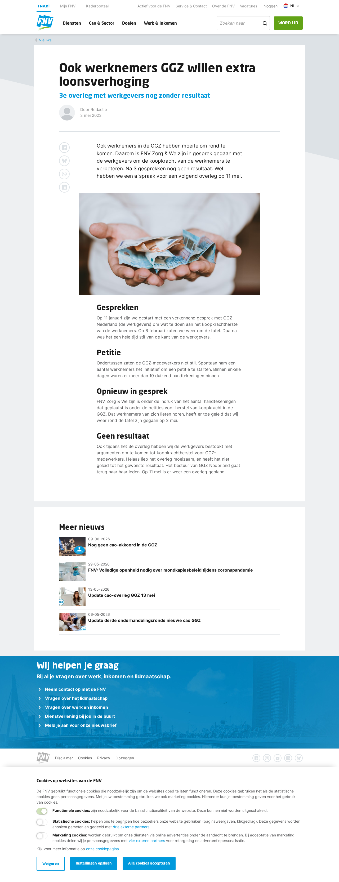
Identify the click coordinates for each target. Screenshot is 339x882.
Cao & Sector (101, 22)
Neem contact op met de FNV (75, 689)
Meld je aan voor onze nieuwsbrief (81, 725)
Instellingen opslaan (94, 863)
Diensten (72, 22)
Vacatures (248, 6)
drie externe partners (131, 827)
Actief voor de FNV (153, 6)
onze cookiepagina (102, 849)
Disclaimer (64, 758)
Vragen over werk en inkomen (76, 707)
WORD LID (288, 22)
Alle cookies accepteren (149, 863)
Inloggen (270, 6)
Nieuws (45, 40)
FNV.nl (44, 6)
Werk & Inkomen (160, 22)
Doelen (129, 22)
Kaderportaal (97, 6)
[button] (291, 5)
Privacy (103, 758)
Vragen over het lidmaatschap (76, 698)
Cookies (85, 758)
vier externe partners (147, 840)
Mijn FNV (67, 6)
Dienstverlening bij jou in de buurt (80, 716)
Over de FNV (223, 6)
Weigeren (50, 863)
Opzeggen (124, 758)
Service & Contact (191, 6)
